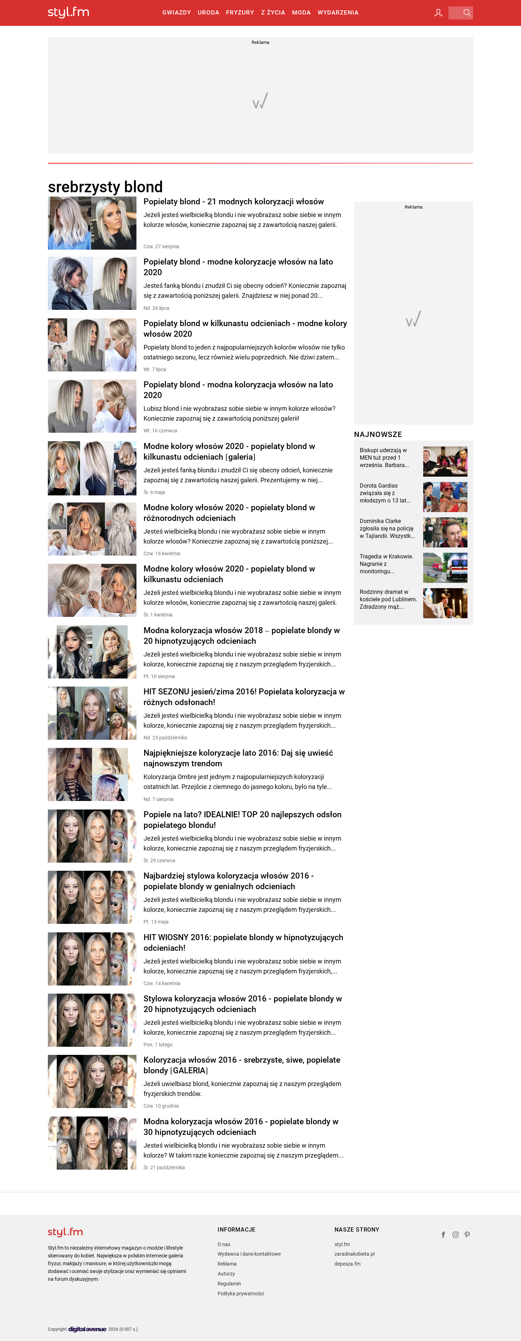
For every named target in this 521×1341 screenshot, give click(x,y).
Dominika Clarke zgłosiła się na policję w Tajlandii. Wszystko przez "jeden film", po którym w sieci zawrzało (387, 529)
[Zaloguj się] (438, 12)
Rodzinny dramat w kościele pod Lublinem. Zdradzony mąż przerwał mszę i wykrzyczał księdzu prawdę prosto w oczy (388, 599)
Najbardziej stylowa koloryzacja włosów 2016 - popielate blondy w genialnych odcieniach (229, 881)
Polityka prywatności (241, 1293)
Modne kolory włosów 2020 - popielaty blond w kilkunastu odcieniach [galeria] (229, 452)
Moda (301, 12)
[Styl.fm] (76, 13)
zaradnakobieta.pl (355, 1254)
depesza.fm (347, 1264)
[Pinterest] (468, 1236)
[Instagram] (456, 1236)
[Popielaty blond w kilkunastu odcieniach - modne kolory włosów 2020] (92, 345)
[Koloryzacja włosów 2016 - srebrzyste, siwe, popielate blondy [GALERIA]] (92, 1082)
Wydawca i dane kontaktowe (249, 1254)
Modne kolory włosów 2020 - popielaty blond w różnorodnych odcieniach (229, 513)
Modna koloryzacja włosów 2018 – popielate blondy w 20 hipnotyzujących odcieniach (242, 636)
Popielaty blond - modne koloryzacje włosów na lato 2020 (238, 267)
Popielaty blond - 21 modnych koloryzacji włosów (234, 201)
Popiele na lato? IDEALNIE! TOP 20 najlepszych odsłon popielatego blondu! (243, 820)
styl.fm (342, 1244)
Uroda (208, 12)
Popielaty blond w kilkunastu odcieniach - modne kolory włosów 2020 (245, 329)
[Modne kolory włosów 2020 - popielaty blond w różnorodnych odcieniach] (92, 529)
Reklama (227, 1264)
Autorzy (226, 1274)
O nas (224, 1244)
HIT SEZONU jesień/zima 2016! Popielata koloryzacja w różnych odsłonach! (244, 697)
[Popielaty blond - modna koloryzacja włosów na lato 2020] (92, 407)
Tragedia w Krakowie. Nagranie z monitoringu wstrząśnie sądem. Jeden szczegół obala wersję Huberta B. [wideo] (387, 564)
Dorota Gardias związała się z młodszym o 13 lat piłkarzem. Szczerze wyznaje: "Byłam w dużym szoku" (384, 493)
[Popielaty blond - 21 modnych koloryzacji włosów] (92, 223)
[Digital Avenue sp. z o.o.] (87, 1330)
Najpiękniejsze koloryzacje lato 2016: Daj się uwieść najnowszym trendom (238, 758)
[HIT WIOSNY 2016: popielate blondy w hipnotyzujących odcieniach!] (92, 959)
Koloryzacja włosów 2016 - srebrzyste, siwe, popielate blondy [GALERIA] (242, 1065)
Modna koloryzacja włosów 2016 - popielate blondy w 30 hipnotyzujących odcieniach (241, 1127)
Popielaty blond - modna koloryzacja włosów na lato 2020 (238, 390)
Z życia (273, 12)
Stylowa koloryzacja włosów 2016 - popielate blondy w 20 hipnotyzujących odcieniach (243, 1004)
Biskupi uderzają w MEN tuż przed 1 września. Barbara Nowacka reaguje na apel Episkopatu (385, 458)
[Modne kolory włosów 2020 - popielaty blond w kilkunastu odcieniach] (92, 591)
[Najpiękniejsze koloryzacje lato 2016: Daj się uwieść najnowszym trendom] (92, 775)
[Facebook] (443, 1236)
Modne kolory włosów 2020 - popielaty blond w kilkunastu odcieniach (229, 574)
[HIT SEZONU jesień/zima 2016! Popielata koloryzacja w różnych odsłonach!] (92, 714)
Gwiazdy (176, 12)
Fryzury (240, 12)
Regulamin (229, 1283)
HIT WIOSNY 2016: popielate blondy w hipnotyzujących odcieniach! (243, 943)
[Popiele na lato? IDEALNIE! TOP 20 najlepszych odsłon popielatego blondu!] (92, 836)
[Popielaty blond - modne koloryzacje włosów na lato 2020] (92, 284)
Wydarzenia (338, 12)
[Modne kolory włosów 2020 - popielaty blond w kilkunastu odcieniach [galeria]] (92, 468)
